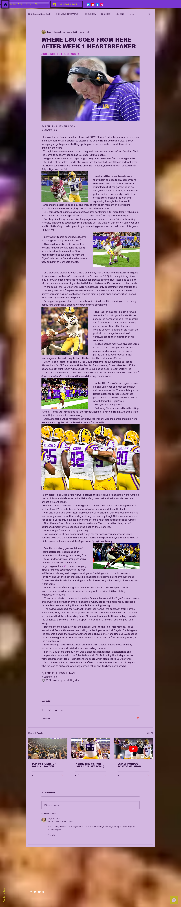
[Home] (5, 4)
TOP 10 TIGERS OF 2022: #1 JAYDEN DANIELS (44, 765)
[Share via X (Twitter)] (49, 710)
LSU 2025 (120, 14)
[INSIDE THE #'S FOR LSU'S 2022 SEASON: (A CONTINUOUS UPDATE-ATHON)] (90, 748)
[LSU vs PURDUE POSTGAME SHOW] (133, 748)
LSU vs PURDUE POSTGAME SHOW (129, 765)
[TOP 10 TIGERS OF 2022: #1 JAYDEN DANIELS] (47, 748)
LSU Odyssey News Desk (39, 14)
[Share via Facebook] (42, 710)
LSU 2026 (105, 14)
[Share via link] (62, 710)
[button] (149, 14)
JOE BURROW (90, 14)
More (132, 14)
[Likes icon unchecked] (49, 835)
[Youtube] (92, 4)
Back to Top (4, 895)
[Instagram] (101, 4)
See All (150, 733)
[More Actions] (138, 820)
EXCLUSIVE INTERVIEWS (67, 14)
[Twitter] (88, 4)
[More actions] (138, 32)
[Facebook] (97, 4)
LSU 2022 (46, 701)
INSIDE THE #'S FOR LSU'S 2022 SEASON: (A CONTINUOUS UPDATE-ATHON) (90, 765)
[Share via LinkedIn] (55, 710)
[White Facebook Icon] (31, 891)
